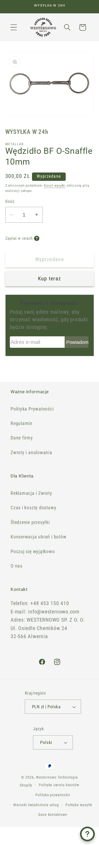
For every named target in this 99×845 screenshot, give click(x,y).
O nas (16, 566)
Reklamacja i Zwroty (31, 493)
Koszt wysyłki (54, 185)
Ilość (10, 201)
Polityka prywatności (52, 795)
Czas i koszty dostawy (33, 507)
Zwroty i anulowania (31, 452)
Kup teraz (49, 279)
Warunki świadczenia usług (36, 805)
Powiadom (77, 342)
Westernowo (46, 777)
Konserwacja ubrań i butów (39, 536)
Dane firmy (22, 437)
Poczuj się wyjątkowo (33, 551)
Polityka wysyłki (78, 805)
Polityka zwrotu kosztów (59, 785)
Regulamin (21, 423)
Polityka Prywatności (32, 409)
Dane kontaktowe (52, 814)
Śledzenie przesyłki (30, 522)
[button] (13, 27)
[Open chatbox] (87, 834)
